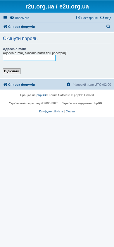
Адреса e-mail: (14, 49)
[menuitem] (19, 17)
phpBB (41, 95)
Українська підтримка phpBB (82, 103)
